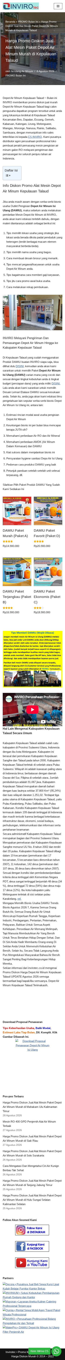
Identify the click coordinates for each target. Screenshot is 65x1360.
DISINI (20, 366)
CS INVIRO (35, 136)
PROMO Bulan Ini (28, 21)
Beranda (10, 21)
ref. (19, 898)
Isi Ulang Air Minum (22, 71)
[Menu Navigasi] (58, 6)
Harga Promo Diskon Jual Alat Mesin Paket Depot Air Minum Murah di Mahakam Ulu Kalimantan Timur (32, 1107)
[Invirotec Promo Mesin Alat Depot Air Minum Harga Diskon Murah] (22, 6)
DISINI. (56, 383)
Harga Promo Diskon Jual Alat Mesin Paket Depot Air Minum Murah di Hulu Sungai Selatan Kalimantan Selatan (32, 1200)
